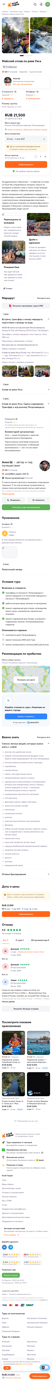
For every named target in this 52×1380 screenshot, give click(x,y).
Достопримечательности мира (16, 1217)
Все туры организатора (22, 84)
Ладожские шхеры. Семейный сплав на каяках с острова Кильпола (11, 1061)
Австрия (6, 1350)
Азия (4, 1322)
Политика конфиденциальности (20, 1294)
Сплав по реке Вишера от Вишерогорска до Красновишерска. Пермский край (37, 1102)
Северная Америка (11, 1331)
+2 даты (45, 1068)
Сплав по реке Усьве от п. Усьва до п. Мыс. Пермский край (12, 1102)
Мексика (31, 1346)
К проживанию (33, 98)
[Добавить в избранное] (22, 1033)
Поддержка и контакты (12, 1221)
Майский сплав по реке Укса (31, 952)
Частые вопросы (9, 1196)
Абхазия (6, 1341)
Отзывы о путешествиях (13, 1192)
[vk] (4, 1247)
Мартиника (32, 1341)
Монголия (31, 1354)
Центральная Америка (37, 1322)
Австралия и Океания (37, 1318)
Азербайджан (8, 1354)
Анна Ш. (7, 462)
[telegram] (10, 1247)
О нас (4, 1205)
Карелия (23, 72)
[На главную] (13, 4)
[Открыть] (48, 389)
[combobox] (26, 139)
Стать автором (10, 1235)
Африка (5, 1327)
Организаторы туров (11, 1188)
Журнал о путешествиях (13, 1213)
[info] (42, 1153)
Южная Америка (34, 1327)
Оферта (4, 1294)
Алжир (5, 1359)
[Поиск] (35, 4)
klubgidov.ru (44, 1300)
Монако (30, 1350)
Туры (4, 1180)
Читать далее (8, 494)
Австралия (7, 1346)
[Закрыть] (48, 319)
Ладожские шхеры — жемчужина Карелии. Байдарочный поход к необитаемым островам (37, 1061)
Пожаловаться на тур (27, 1121)
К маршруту (7, 98)
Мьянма (30, 1359)
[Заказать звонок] (47, 4)
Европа (5, 1318)
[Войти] (41, 4)
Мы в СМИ (7, 1200)
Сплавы (9, 288)
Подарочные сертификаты (14, 1209)
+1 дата (19, 1109)
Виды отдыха (8, 1184)
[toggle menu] (4, 4)
